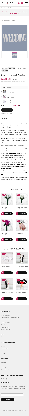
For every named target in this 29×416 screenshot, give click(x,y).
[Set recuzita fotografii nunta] (22, 284)
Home (2, 18)
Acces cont (3, 362)
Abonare (8, 399)
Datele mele (4, 367)
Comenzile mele (5, 369)
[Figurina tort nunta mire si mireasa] (22, 258)
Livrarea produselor (6, 322)
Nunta (7, 18)
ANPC (2, 334)
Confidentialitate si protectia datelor (10, 317)
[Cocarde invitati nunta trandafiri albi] (7, 199)
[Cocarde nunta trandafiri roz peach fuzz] (22, 225)
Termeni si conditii (5, 315)
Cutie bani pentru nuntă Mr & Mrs (16, 101)
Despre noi (3, 346)
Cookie (2, 336)
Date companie (5, 348)
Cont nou (3, 365)
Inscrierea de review (6, 332)
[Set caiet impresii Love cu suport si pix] (7, 258)
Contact (3, 351)
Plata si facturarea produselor (8, 324)
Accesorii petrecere (14, 18)
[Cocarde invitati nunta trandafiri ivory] (22, 199)
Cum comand (4, 320)
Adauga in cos (8, 213)
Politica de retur (5, 327)
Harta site (3, 353)
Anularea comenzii (5, 329)
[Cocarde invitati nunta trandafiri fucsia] (7, 225)
